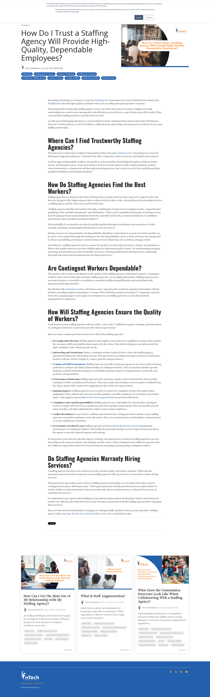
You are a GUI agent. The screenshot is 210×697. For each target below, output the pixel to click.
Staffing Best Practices (87, 74)
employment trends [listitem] (147, 641)
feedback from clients (127, 426)
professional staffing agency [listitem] (57, 635)
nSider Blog (26, 74)
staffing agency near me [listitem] (47, 631)
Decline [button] (149, 17)
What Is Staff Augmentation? (103, 596)
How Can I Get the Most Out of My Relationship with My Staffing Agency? (47, 600)
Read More (68, 650)
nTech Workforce (33, 68)
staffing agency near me (44, 74)
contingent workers (75, 289)
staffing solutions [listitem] (146, 637)
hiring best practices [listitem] (33, 639)
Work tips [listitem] (48, 639)
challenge (99, 100)
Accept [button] (139, 17)
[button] (171, 672)
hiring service (125, 153)
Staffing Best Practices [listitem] (34, 635)
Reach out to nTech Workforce (87, 513)
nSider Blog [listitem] (29, 631)
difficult (55, 103)
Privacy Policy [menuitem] (26, 683)
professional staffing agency (33, 78)
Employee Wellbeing (66, 74)
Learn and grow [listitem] (62, 639)
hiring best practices (91, 78)
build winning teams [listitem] (164, 637)
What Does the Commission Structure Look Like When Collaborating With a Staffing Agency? (160, 596)
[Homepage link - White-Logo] (30, 679)
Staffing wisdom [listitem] (31, 643)
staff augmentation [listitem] (89, 631)
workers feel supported (98, 397)
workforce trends (55, 78)
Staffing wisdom (108, 78)
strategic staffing (72, 78)
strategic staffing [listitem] (174, 641)
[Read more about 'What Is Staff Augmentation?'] (105, 572)
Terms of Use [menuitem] (38, 683)
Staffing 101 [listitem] (86, 635)
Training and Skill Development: (69, 364)
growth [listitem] (161, 641)
